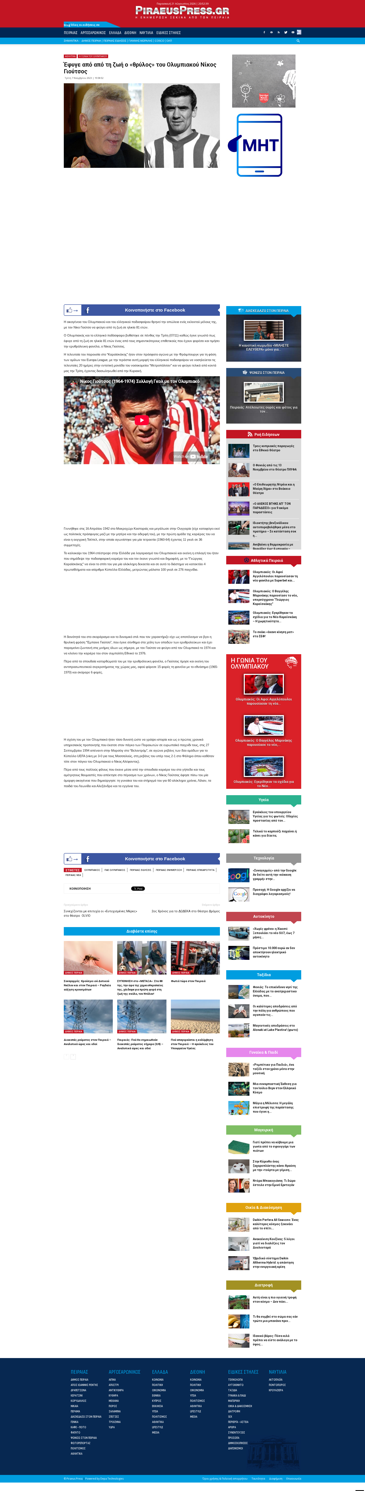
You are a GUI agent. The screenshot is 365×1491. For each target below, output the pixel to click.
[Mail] (271, 33)
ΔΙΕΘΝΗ (130, 32)
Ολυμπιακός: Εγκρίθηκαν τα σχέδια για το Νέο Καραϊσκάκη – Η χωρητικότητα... (275, 617)
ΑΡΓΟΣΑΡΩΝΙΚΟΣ (93, 32)
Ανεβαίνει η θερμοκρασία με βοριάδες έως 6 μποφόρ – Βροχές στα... (273, 549)
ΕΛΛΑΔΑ (115, 32)
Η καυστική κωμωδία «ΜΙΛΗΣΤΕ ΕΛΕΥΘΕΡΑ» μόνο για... (264, 347)
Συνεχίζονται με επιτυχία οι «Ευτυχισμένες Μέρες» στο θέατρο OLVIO (100, 913)
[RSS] (278, 33)
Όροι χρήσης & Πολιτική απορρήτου (225, 1478)
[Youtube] (293, 33)
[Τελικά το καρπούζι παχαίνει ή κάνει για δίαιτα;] (238, 836)
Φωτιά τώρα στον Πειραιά (188, 981)
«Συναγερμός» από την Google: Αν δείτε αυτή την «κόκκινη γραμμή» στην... (275, 875)
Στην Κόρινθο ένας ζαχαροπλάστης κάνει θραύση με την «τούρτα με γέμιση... (274, 1166)
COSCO (159, 40)
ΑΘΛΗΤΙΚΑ (70, 56)
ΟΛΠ (169, 40)
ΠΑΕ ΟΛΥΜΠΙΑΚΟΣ (115, 869)
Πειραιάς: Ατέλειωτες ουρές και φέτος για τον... (263, 409)
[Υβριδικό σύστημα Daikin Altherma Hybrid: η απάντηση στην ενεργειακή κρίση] (238, 1263)
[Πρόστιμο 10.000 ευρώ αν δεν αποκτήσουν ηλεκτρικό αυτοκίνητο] (238, 953)
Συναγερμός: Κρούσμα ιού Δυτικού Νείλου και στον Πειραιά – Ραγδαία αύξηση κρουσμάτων (87, 985)
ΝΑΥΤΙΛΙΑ (146, 32)
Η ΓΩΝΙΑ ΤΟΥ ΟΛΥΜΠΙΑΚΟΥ (93, 56)
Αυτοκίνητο (263, 916)
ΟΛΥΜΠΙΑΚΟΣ (92, 869)
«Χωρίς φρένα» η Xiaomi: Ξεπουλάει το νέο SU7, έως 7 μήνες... (273, 933)
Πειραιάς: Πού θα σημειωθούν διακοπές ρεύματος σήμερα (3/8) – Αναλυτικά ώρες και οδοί (140, 1044)
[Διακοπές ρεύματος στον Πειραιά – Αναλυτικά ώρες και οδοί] (88, 1016)
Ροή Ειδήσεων (267, 434)
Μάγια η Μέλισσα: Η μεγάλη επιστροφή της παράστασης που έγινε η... (273, 1107)
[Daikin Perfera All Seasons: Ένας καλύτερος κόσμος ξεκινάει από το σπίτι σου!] (238, 1225)
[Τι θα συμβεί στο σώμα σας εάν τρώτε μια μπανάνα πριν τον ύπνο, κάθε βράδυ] (238, 1321)
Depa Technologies (112, 1478)
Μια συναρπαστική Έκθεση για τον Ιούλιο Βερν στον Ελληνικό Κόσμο (275, 1088)
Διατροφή (264, 1285)
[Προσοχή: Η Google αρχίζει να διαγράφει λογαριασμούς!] (238, 894)
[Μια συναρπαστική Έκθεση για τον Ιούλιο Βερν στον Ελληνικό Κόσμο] (238, 1089)
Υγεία (264, 800)
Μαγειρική (263, 1130)
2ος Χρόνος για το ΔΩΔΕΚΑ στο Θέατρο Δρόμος (186, 911)
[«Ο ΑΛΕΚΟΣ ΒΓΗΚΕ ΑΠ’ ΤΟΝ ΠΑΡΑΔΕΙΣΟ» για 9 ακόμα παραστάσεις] (238, 509)
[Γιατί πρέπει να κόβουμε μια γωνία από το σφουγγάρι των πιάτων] (238, 1147)
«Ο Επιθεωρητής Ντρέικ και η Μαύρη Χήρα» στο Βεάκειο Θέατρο (274, 489)
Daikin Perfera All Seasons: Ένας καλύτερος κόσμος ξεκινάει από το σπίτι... (276, 1224)
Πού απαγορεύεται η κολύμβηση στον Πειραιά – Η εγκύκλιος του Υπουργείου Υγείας (192, 1044)
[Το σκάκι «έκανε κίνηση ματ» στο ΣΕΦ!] (238, 637)
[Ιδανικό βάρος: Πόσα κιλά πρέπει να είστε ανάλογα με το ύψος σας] (238, 1341)
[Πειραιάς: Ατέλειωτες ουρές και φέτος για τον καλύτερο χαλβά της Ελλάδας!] (263, 392)
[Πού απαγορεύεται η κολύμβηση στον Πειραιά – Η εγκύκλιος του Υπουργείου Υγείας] (195, 1016)
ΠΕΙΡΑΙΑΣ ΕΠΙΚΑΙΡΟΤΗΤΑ (200, 869)
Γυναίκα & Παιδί (263, 1052)
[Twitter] (286, 33)
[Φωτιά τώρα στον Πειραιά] (195, 958)
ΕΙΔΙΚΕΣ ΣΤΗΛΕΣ (168, 32)
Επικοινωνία (293, 1478)
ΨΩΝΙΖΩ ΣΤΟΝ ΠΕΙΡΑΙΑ (267, 373)
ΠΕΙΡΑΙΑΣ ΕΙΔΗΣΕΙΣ (114, 40)
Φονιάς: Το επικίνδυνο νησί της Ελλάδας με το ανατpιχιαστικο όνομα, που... (275, 991)
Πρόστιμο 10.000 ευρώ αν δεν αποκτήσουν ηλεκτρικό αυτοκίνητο (274, 952)
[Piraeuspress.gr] (182, 12)
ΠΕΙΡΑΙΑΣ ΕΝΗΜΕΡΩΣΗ (169, 869)
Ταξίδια (264, 975)
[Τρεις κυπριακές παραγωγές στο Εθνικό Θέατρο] (238, 451)
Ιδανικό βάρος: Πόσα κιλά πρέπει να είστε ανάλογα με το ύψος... (275, 1340)
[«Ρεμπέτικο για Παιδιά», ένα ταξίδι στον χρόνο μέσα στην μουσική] (238, 1070)
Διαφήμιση (275, 1478)
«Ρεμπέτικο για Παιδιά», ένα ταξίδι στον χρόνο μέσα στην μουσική (273, 1069)
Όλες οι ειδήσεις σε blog (82, 25)
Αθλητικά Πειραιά (267, 560)
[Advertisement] (142, 496)
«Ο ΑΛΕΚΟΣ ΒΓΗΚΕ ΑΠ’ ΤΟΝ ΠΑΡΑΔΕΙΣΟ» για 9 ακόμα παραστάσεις (272, 508)
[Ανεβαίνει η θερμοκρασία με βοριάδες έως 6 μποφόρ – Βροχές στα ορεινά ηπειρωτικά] (238, 549)
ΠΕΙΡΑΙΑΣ (71, 32)
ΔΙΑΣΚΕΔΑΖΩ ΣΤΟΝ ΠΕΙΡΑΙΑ (267, 311)
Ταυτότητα (258, 1478)
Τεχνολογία (263, 858)
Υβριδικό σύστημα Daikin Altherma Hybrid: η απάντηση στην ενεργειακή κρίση (273, 1262)
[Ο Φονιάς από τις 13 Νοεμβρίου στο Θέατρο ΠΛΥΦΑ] (238, 470)
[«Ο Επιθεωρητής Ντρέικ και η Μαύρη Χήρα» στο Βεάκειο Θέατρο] (238, 489)
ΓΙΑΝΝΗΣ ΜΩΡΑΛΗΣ (141, 40)
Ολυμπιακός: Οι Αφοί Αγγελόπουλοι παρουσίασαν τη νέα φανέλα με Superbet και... (275, 576)
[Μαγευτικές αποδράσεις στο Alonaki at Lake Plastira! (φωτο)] (238, 1030)
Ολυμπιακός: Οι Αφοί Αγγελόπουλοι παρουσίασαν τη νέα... (264, 701)
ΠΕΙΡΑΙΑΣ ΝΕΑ (73, 875)
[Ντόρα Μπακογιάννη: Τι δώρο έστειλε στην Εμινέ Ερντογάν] (238, 1186)
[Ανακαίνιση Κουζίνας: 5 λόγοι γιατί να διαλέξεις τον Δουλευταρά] (238, 1244)
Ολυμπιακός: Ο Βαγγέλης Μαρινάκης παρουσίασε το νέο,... (263, 743)
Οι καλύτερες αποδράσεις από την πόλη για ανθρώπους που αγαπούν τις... (275, 1010)
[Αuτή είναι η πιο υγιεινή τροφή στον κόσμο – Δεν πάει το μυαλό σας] (238, 1302)
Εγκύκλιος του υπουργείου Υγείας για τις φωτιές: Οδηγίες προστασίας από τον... (275, 816)
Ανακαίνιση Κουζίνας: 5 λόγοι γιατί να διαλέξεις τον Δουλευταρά (274, 1243)
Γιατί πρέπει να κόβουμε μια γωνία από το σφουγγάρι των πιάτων (274, 1146)
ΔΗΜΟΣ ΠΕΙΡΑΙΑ (91, 40)
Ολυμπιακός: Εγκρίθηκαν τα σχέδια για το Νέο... (264, 784)
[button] (298, 44)
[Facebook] (264, 33)
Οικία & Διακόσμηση (263, 1207)
